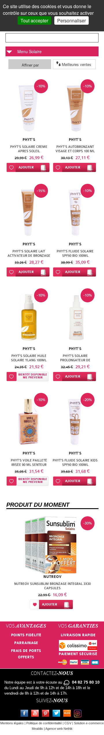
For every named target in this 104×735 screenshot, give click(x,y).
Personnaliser (71, 20)
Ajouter (26, 167)
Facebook (25, 714)
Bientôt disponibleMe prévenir (32, 376)
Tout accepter (34, 20)
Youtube (36, 714)
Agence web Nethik (59, 728)
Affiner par (30, 65)
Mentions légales (12, 723)
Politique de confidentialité (44, 723)
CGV (67, 723)
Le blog (68, 714)
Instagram (79, 714)
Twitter (57, 714)
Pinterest (47, 714)
